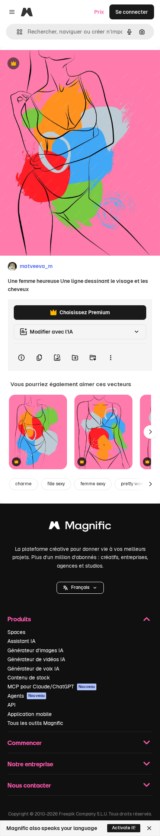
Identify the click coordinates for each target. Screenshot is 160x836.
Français (80, 587)
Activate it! (123, 828)
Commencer (24, 743)
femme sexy (92, 484)
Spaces (16, 632)
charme (23, 484)
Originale (49, 63)
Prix (99, 12)
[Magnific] (80, 527)
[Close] (149, 828)
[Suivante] (150, 432)
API (11, 704)
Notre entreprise (30, 764)
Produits (19, 619)
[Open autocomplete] (16, 32)
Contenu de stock (28, 677)
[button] (80, 588)
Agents (26, 696)
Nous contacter (29, 785)
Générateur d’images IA (35, 650)
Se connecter (131, 12)
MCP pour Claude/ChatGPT (51, 686)
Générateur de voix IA (33, 668)
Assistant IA (21, 641)
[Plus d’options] (110, 357)
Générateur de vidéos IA (36, 659)
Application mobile (29, 714)
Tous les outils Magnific (35, 723)
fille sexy (56, 484)
